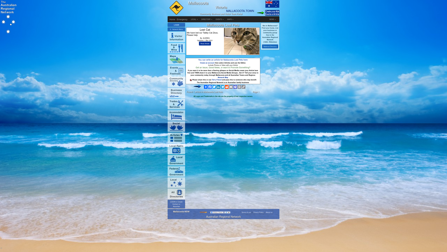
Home (172, 19)
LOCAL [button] (194, 19)
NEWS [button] (272, 19)
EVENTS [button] (219, 19)
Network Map (223, 77)
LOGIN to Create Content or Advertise (176, 204)
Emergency (182, 19)
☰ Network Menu (176, 29)
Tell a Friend (217, 80)
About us (269, 212)
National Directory (270, 46)
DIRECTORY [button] (206, 19)
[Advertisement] (223, 116)
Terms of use (246, 212)
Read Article (204, 43)
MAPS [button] (229, 19)
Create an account (207, 63)
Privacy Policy (258, 212)
